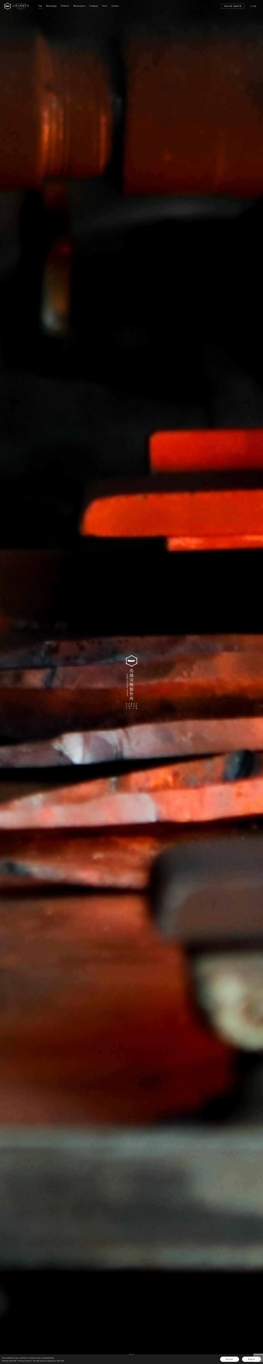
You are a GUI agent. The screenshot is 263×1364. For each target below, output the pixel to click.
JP (251, 6)
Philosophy (51, 6)
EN (254, 6)
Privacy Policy (25, 1360)
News (105, 6)
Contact (115, 6)
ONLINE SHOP (231, 6)
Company (93, 6)
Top (40, 6)
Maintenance (79, 6)
